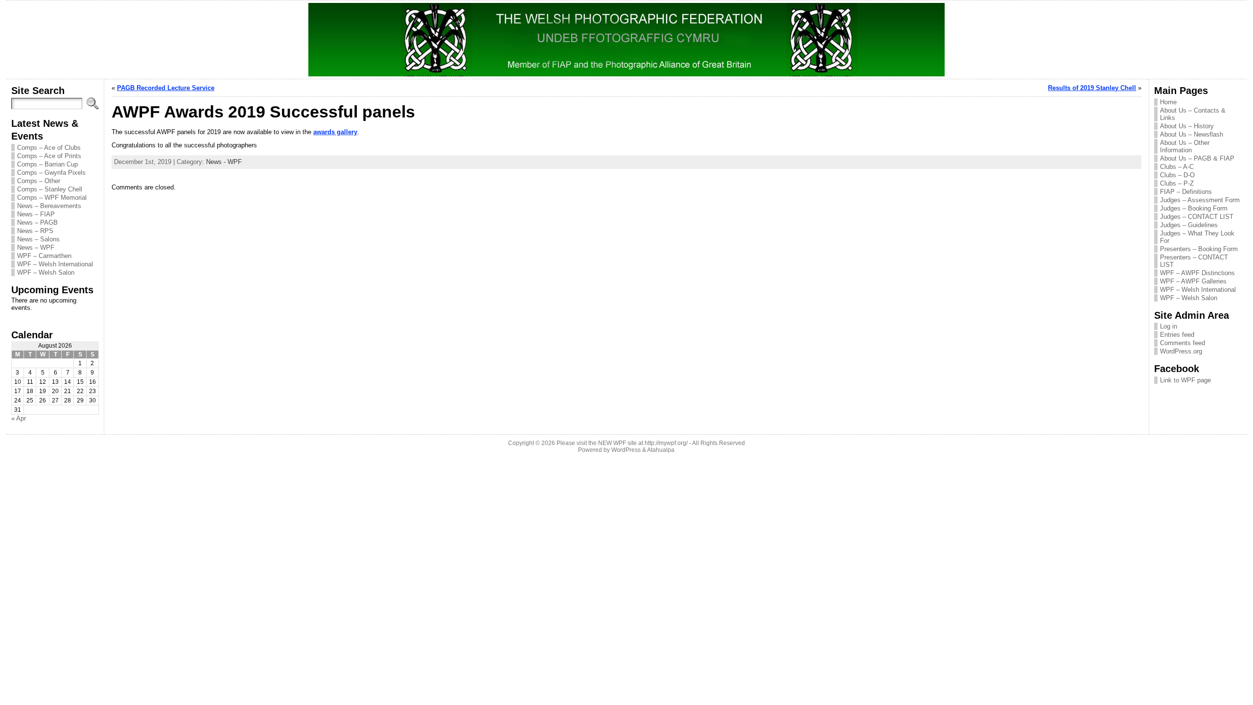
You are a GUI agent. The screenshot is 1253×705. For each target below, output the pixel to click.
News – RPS (35, 231)
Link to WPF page (1185, 380)
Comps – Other (38, 181)
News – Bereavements (49, 206)
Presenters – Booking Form (1199, 249)
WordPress (626, 449)
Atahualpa (660, 449)
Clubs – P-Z (1177, 183)
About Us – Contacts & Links (1193, 114)
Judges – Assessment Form (1200, 200)
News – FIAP (36, 214)
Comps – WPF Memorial (52, 197)
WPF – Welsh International (55, 264)
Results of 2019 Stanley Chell (1092, 88)
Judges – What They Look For (1197, 237)
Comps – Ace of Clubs (49, 147)
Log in (1168, 326)
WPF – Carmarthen (44, 255)
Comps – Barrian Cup (47, 164)
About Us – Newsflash (1191, 134)
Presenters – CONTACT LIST (1194, 261)
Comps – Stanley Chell (49, 189)
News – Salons (38, 239)
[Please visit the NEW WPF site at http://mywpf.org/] (626, 39)
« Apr (18, 418)
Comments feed (1182, 343)
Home (1168, 102)
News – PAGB (37, 222)
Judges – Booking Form (1194, 208)
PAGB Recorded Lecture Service (165, 88)
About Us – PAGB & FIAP (1197, 158)
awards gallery (335, 132)
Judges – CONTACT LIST (1196, 216)
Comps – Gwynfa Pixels (51, 172)
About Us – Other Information (1184, 146)
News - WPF (224, 161)
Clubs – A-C (1177, 166)
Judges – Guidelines (1189, 225)
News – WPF (35, 247)
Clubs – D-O (1177, 175)
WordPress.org (1181, 351)
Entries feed (1177, 334)
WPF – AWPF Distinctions (1197, 273)
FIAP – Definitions (1186, 191)
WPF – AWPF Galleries (1193, 281)
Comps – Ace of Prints (49, 156)
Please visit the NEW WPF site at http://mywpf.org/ (622, 443)
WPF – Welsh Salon (45, 272)
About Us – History (1187, 126)
